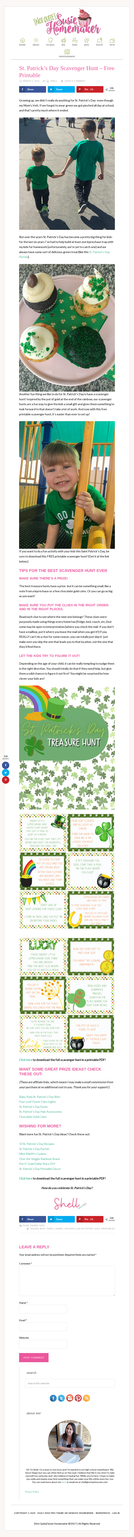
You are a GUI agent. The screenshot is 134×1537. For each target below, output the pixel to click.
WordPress (103, 1513)
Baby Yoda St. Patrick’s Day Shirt (39, 1097)
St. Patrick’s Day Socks (33, 1106)
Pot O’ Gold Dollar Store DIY (37, 1163)
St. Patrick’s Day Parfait (34, 1149)
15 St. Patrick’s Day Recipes (36, 1144)
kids (42, 1225)
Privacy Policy (32, 1491)
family (50, 1229)
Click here (25, 1060)
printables (108, 1229)
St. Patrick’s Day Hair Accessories (40, 1111)
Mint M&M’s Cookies (32, 1154)
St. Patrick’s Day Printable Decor (40, 1169)
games (59, 1229)
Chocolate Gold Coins (33, 1116)
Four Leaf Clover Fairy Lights (37, 1101)
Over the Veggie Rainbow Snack (39, 1159)
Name (23, 1302)
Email (23, 1320)
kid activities (85, 1229)
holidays (70, 1229)
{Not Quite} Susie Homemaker (67, 22)
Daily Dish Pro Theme (51, 1513)
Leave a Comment (75, 81)
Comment (25, 1263)
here (63, 1482)
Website (24, 1337)
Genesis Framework (81, 1513)
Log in (116, 1513)
